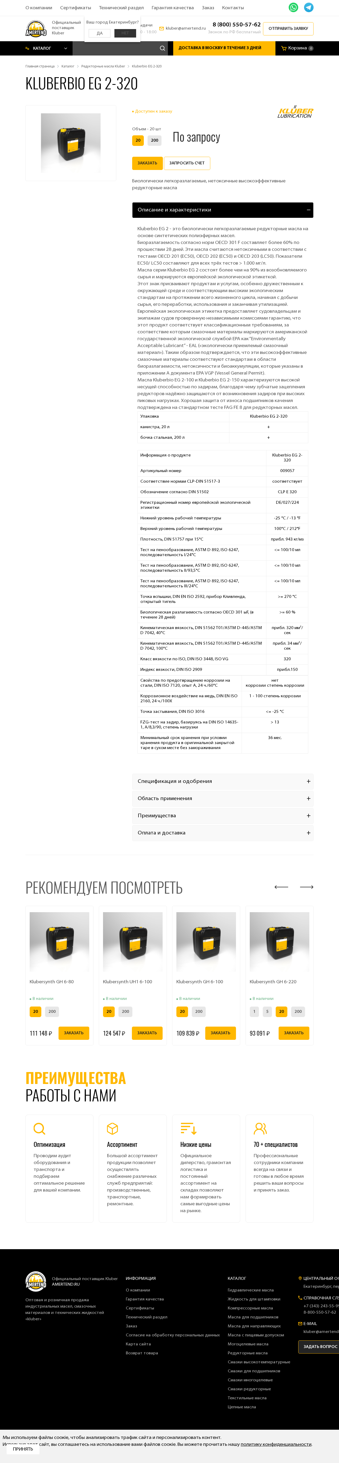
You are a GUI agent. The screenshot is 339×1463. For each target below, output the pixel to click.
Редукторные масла (248, 1353)
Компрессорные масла (250, 1308)
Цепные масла (242, 1407)
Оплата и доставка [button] (161, 833)
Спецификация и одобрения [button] (175, 781)
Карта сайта (138, 1344)
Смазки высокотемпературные (259, 1362)
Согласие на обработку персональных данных (173, 1335)
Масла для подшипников (253, 1317)
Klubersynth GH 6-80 (52, 982)
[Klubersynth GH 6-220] (279, 942)
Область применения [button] (165, 798)
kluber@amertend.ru (186, 28)
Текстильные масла (247, 1398)
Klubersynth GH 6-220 (273, 982)
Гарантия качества (173, 8)
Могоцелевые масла (248, 1344)
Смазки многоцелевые (250, 1380)
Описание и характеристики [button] (174, 210)
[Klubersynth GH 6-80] (59, 942)
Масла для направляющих (254, 1326)
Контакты (233, 8)
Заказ (208, 8)
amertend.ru (66, 1284)
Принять (23, 1449)
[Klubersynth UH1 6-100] (133, 942)
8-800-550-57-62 (320, 1312)
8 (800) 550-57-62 (237, 25)
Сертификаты (75, 8)
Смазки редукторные (249, 1389)
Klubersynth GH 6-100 (199, 982)
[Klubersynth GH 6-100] (206, 942)
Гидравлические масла (251, 1290)
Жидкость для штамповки (254, 1299)
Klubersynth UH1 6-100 (127, 982)
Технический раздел (121, 8)
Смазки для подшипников (254, 1371)
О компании (38, 8)
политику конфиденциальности (276, 1444)
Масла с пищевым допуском (256, 1335)
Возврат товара (142, 1353)
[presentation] (281, 887)
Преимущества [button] (157, 816)
